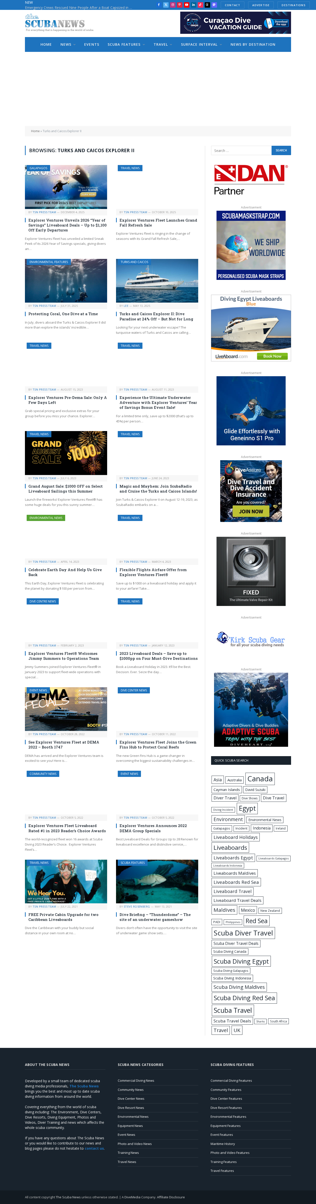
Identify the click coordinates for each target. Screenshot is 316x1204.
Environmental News (46, 518)
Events (91, 44)
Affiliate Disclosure (171, 1197)
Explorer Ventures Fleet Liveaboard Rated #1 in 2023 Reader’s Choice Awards (67, 828)
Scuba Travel (233, 1010)
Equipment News (130, 1125)
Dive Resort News (131, 1107)
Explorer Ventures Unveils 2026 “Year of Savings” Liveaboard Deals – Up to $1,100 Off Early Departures (67, 225)
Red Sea (257, 920)
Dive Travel (273, 798)
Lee (126, 306)
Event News (38, 690)
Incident (241, 828)
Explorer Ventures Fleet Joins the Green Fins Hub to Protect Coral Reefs (158, 744)
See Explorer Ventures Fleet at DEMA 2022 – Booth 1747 (63, 744)
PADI (216, 922)
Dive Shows (249, 798)
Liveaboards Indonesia (227, 865)
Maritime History (223, 1144)
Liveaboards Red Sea (236, 882)
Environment (228, 819)
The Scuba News (68, 1197)
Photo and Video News (135, 1144)
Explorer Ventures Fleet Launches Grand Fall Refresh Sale (158, 223)
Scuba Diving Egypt (241, 961)
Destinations (294, 5)
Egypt (247, 808)
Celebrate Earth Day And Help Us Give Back (65, 572)
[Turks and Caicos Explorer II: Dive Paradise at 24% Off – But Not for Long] (157, 281)
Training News (128, 1152)
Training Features (224, 1162)
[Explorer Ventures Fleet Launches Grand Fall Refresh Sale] (157, 187)
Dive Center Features (226, 1098)
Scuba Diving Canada (229, 951)
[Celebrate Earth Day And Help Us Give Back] (66, 537)
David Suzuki (255, 789)
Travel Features (222, 1170)
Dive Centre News (43, 601)
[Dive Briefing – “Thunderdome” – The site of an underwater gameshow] (157, 881)
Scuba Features (124, 44)
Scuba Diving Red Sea (244, 998)
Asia (218, 780)
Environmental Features (49, 262)
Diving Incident (223, 809)
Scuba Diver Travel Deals (236, 943)
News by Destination (253, 44)
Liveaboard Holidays (236, 837)
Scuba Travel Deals (232, 1021)
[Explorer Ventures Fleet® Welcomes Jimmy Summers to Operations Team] (66, 620)
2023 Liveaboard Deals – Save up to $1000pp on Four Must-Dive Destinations (158, 656)
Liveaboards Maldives (235, 873)
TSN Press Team (44, 212)
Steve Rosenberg (137, 906)
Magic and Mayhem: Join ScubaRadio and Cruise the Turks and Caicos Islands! (158, 489)
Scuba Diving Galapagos (230, 970)
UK (237, 1030)
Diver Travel (225, 798)
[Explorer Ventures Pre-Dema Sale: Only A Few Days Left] (66, 364)
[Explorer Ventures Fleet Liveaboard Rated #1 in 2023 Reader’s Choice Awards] (66, 792)
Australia (234, 779)
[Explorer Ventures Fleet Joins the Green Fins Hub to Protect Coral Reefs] (157, 709)
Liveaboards (230, 847)
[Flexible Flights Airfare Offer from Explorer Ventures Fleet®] (157, 537)
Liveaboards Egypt (233, 858)
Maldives (224, 909)
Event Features (222, 1134)
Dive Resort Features (226, 1107)
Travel (161, 44)
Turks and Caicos (134, 262)
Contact (232, 5)
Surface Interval (199, 44)
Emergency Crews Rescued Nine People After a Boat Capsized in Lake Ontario (80, 7)
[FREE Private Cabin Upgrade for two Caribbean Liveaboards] (66, 881)
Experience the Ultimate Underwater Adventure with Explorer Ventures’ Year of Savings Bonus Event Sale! (158, 402)
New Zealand (270, 911)
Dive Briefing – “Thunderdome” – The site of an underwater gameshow (155, 917)
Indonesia (262, 828)
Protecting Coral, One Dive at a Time (63, 313)
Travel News (130, 168)
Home (46, 44)
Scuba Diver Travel (243, 932)
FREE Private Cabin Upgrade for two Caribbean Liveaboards (63, 917)
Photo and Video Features (230, 1152)
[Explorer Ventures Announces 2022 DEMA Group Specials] (157, 792)
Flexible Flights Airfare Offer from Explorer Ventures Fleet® (153, 572)
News (65, 44)
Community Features (226, 1089)
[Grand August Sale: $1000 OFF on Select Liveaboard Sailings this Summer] (66, 453)
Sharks (260, 1021)
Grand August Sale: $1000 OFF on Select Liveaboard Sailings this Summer (65, 489)
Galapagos (38, 168)
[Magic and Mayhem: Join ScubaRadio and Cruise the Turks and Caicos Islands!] (157, 453)
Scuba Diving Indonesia (232, 978)
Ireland (281, 828)
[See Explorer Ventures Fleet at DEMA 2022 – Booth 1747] (66, 709)
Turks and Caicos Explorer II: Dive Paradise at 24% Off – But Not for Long (156, 316)
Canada (260, 779)
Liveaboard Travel (233, 891)
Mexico (248, 910)
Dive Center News (134, 690)
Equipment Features (226, 1125)
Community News (43, 774)
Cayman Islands (227, 789)
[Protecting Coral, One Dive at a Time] (66, 281)
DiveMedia (132, 1197)
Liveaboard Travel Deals (237, 900)
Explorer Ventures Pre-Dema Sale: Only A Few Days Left (67, 400)
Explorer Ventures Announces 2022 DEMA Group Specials (153, 828)
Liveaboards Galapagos (273, 858)
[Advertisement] (158, 89)
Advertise (261, 5)
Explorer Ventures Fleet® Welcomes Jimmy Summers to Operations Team (63, 656)
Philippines (233, 922)
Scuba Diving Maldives (239, 987)
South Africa (278, 1021)
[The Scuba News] (62, 23)
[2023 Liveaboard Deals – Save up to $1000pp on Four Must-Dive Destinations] (157, 620)
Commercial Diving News (136, 1080)
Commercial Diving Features (231, 1080)
